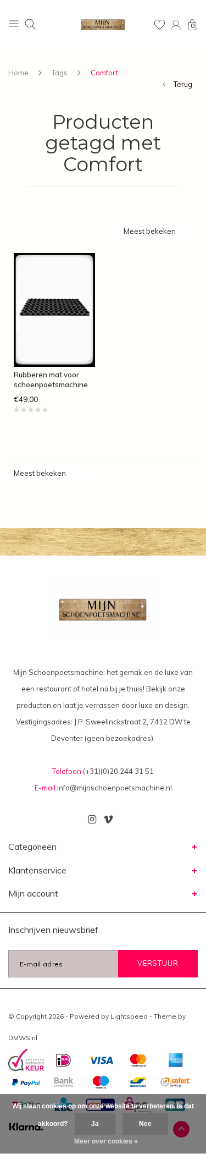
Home (18, 72)
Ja (95, 1124)
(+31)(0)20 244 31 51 (118, 771)
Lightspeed (129, 1016)
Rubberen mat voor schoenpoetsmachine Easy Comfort (51, 380)
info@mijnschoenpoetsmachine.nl (114, 787)
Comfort (104, 72)
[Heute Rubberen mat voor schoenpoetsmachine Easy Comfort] (54, 310)
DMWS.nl (22, 1038)
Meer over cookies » (106, 1141)
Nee (145, 1124)
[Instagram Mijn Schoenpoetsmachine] (92, 819)
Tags (60, 72)
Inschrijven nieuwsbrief (53, 929)
